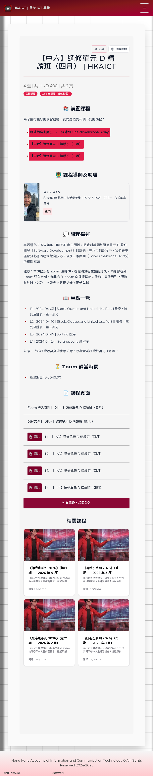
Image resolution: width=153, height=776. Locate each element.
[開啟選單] (144, 8)
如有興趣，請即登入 (76, 503)
